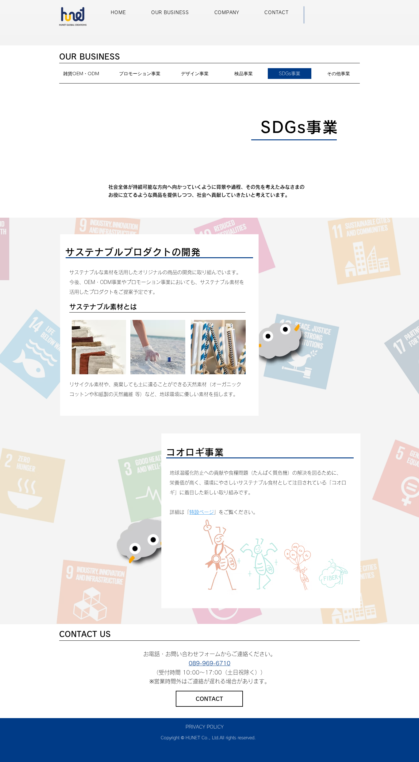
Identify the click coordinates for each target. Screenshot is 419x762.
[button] (170, 12)
